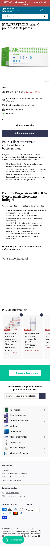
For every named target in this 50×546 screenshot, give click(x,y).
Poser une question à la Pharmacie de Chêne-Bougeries (21, 248)
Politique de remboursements (14, 473)
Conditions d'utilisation (11, 480)
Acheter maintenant (25, 133)
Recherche (6, 470)
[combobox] (25, 16)
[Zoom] (46, 79)
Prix (4, 87)
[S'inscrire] (42, 396)
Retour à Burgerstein (27, 373)
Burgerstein (19, 310)
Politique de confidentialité (13, 477)
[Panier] (41, 10)
